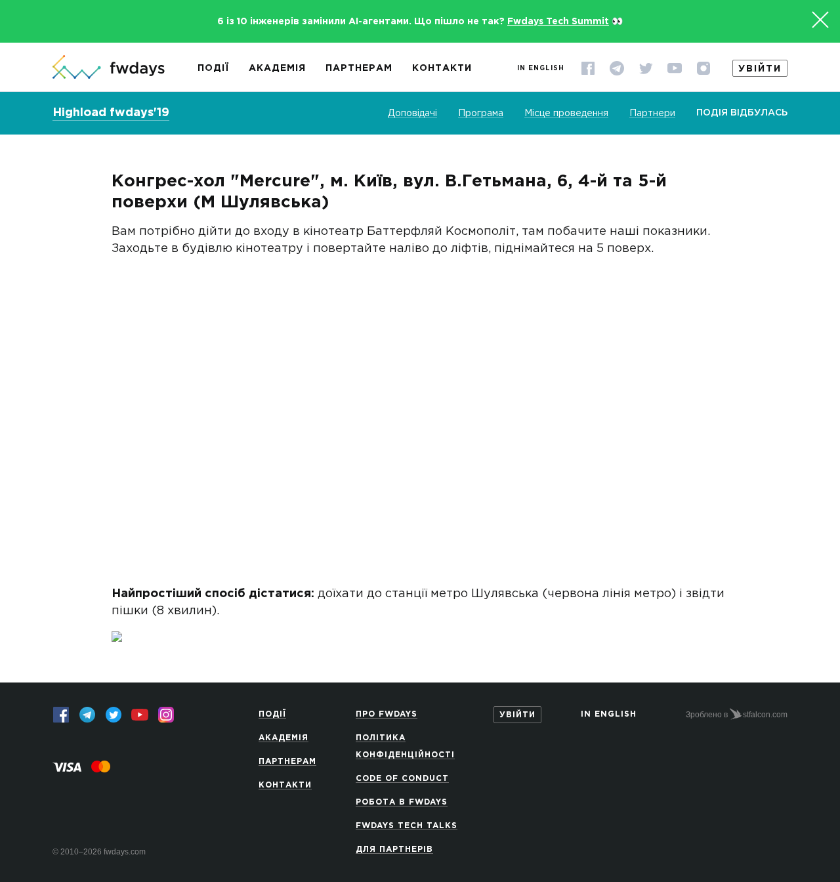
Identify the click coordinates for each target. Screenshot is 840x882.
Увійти (760, 69)
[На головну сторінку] (108, 68)
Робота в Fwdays (402, 802)
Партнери (652, 113)
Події (213, 68)
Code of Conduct (402, 778)
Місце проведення (566, 113)
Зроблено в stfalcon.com (737, 714)
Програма (480, 113)
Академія (277, 68)
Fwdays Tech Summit (558, 22)
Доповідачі (412, 113)
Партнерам (359, 68)
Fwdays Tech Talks (406, 826)
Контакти (442, 68)
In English (540, 69)
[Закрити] (820, 20)
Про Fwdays (386, 714)
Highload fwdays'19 (110, 113)
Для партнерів (394, 849)
